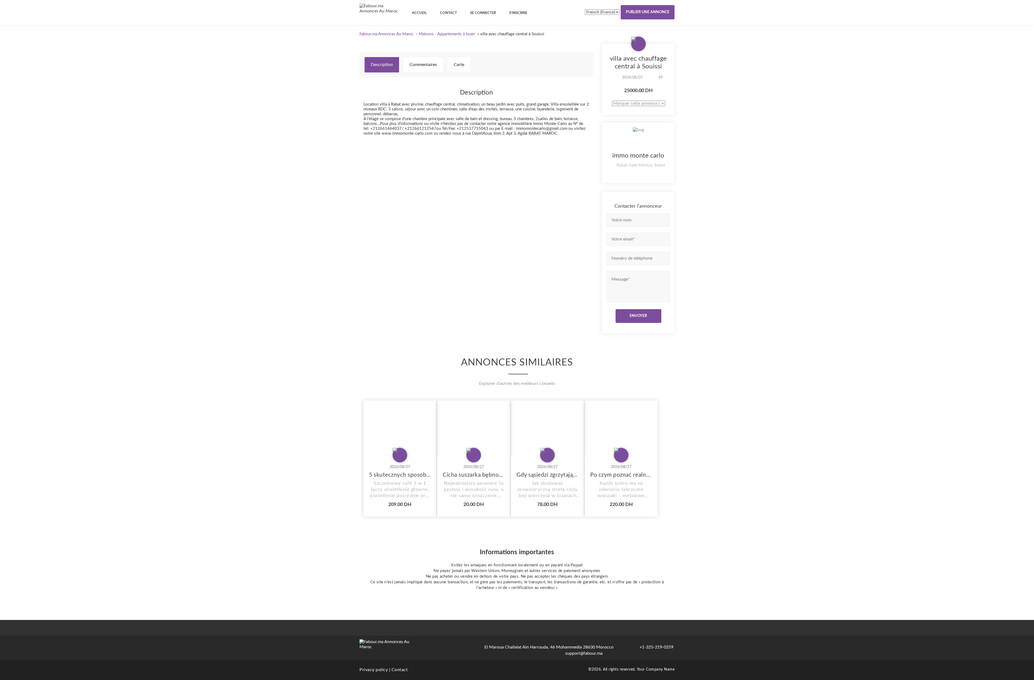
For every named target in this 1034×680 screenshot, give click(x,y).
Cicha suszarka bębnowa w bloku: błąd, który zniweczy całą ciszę (474, 475)
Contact (400, 670)
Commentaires (423, 64)
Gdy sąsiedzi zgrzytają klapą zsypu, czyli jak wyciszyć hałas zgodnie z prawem (547, 475)
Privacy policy (373, 670)
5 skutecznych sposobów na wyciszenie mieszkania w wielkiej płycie (400, 475)
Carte (459, 64)
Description (382, 64)
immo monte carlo (638, 155)
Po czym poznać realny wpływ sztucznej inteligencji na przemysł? (621, 475)
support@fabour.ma (584, 653)
